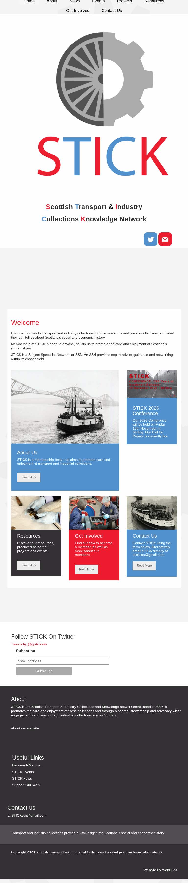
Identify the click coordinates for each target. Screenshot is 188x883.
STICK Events (23, 772)
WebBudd (169, 870)
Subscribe (25, 651)
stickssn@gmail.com (148, 555)
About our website (25, 728)
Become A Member (27, 765)
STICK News (22, 778)
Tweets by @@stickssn (29, 644)
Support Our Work (26, 785)
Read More (28, 477)
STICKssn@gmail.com (29, 815)
